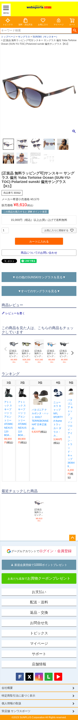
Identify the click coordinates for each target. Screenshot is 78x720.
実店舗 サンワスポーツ (16, 711)
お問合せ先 (39, 623)
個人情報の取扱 (11, 703)
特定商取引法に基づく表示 (18, 695)
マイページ (59, 24)
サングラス (24, 36)
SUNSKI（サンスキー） (45, 36)
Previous (6, 349)
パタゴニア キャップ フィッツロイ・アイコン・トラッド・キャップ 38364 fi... (71, 433)
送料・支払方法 (25, 24)
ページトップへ (72, 538)
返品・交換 (39, 613)
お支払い (39, 592)
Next (72, 353)
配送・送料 (39, 602)
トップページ (8, 36)
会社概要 (7, 687)
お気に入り (43, 24)
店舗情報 (39, 664)
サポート (39, 654)
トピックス (8, 24)
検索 (75, 30)
